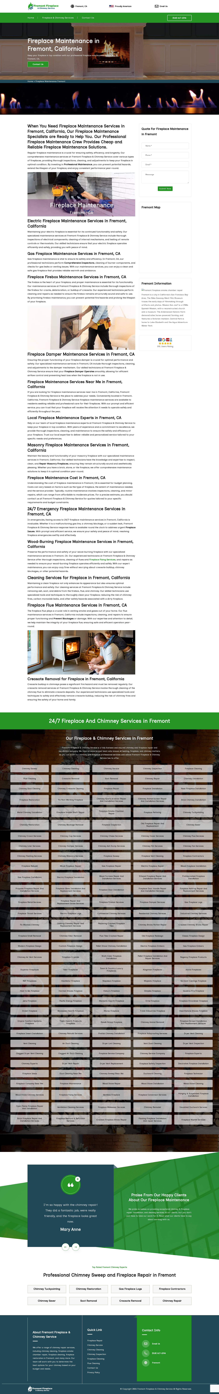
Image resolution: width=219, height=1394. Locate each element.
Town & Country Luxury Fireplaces (111, 969)
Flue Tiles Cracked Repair (111, 936)
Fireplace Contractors (193, 856)
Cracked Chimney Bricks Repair (193, 925)
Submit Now (165, 188)
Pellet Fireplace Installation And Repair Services (152, 957)
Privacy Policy (93, 1372)
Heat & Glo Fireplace (29, 991)
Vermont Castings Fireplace (193, 981)
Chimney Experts (30, 1063)
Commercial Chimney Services (111, 913)
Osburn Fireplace (111, 991)
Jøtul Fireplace (29, 1001)
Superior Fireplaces (30, 969)
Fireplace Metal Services (29, 902)
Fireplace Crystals (70, 957)
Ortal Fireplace (152, 1001)
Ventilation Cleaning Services (70, 1107)
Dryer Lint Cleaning (111, 1043)
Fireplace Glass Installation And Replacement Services (70, 889)
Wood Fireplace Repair (70, 866)
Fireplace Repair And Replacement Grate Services (70, 902)
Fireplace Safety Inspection (153, 1063)
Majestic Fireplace (152, 981)
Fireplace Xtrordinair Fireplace (193, 1001)
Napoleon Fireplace (112, 981)
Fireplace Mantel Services (193, 1120)
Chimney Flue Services (193, 836)
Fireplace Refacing (152, 812)
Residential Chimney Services (152, 913)
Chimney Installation (193, 778)
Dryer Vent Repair (70, 1063)
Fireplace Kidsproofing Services (152, 1033)
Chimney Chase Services (111, 836)
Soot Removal (111, 778)
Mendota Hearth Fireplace (111, 1001)
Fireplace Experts (193, 1053)
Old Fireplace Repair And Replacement (152, 824)
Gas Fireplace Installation (30, 877)
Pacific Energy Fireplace (70, 1001)
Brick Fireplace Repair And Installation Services (29, 1119)
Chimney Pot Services (152, 846)
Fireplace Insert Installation (29, 1033)
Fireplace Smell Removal (29, 936)
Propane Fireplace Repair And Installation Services (30, 889)
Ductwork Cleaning (152, 1073)
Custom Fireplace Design (70, 946)
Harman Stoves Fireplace (70, 991)
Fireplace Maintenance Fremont (50, 81)
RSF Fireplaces (29, 981)
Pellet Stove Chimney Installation (111, 946)
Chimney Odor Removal (70, 936)
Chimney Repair (152, 778)
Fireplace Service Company (111, 1053)
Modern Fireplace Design (29, 946)
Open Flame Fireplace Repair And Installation (29, 1107)
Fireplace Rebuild (30, 866)
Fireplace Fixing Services (70, 1095)
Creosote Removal (70, 778)
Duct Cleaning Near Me (70, 1073)
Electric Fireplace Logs (70, 913)
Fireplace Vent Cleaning (152, 856)
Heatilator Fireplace (70, 981)
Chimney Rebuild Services (71, 1033)
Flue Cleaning (29, 778)
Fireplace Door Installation (111, 890)
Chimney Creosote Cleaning (71, 788)
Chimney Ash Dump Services (111, 846)
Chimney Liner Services (29, 846)
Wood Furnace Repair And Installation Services (111, 877)
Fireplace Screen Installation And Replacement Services (193, 1022)
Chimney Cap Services (70, 836)
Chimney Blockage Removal (70, 825)
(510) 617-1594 (179, 18)
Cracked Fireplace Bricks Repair (111, 1120)
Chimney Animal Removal (152, 1022)
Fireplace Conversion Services (152, 1095)
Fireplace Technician (193, 1073)
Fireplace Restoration (30, 800)
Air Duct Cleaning (70, 1043)
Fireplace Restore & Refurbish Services (70, 1119)
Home (31, 17)
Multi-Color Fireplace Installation (111, 957)
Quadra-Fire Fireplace (193, 991)
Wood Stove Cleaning (193, 1083)
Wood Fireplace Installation (193, 866)
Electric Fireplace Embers (152, 946)
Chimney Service (111, 768)
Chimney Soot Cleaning (29, 788)
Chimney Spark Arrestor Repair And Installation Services (111, 799)
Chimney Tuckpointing (193, 812)
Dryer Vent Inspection (193, 1043)
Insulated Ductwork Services (193, 1107)
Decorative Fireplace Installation (193, 1063)
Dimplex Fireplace (152, 991)
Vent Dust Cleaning (152, 1043)
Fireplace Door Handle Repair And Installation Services (152, 889)
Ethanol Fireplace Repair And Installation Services (152, 877)
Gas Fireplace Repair (111, 866)
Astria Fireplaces (193, 969)
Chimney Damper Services (70, 846)
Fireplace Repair (111, 788)
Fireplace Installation (152, 788)
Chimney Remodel (152, 1107)
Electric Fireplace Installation (70, 877)
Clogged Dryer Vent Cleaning (29, 1053)
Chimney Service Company (152, 1053)
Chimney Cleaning (70, 768)
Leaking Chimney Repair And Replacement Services (70, 924)
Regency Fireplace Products (193, 957)
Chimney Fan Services (193, 846)
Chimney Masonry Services (70, 856)
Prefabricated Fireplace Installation (193, 877)
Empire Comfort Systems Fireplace (30, 1022)
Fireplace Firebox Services (111, 902)
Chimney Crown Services (29, 836)
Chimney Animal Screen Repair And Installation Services (152, 799)
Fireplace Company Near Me (29, 1083)
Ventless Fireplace (111, 1095)
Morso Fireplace (111, 1011)
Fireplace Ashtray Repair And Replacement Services (193, 889)
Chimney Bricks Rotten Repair (152, 925)
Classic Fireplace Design (193, 936)
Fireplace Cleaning (193, 768)
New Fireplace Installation (193, 788)
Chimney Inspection (152, 768)
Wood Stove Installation (152, 1083)
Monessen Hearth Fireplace (71, 1011)
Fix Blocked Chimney (29, 925)
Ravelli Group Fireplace (111, 1022)
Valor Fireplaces (70, 969)
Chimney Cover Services (152, 836)
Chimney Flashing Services (29, 856)
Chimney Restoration (29, 825)
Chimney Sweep (29, 768)
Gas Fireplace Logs (193, 902)
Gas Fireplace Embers (193, 946)
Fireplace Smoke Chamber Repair (111, 812)
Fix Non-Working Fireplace (70, 800)
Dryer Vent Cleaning (193, 1033)
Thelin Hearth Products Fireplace (71, 1022)
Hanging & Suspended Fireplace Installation (193, 1094)
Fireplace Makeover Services (111, 1107)
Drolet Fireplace (29, 1011)
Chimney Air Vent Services (29, 957)
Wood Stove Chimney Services (29, 1095)
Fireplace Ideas (29, 1073)
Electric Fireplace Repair (152, 866)
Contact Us (88, 17)
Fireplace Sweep (111, 856)
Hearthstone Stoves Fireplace (193, 1011)
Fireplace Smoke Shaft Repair (71, 812)
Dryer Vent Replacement (111, 1063)
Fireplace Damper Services (152, 902)
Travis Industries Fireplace (152, 1011)
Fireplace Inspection (111, 825)
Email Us (164, 6)
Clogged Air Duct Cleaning (70, 1053)
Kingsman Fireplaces (152, 969)
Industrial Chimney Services (193, 913)
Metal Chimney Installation (29, 812)
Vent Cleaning (29, 1043)
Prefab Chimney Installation (111, 1033)
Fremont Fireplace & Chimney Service (155, 1389)
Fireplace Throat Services (30, 913)
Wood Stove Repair (112, 1083)
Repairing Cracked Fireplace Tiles (111, 924)
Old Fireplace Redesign (152, 936)
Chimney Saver (193, 825)
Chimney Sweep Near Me (111, 1073)
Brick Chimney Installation (193, 800)
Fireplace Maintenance (70, 1083)
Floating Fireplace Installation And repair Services (152, 1119)
